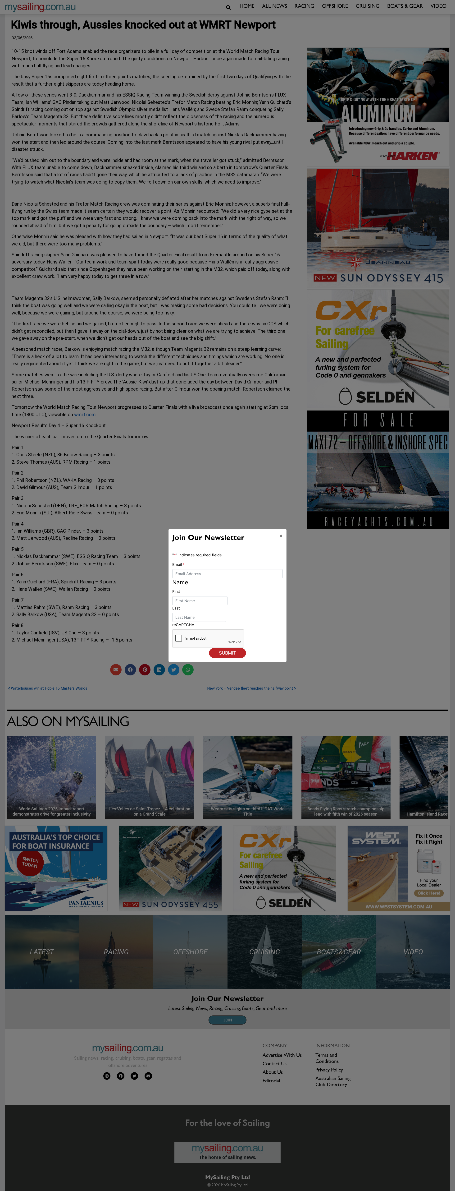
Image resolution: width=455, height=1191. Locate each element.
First (176, 591)
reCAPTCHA (183, 624)
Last (176, 608)
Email (178, 564)
